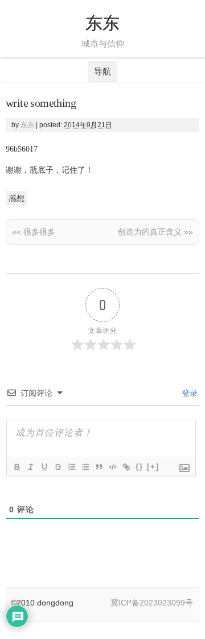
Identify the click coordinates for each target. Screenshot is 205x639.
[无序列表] (85, 467)
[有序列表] (71, 467)
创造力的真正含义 (155, 231)
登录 (188, 393)
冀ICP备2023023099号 (151, 602)
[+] (153, 466)
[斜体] (30, 467)
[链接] (126, 467)
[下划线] (44, 467)
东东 (102, 23)
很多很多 (33, 231)
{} (140, 466)
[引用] (98, 467)
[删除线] (57, 467)
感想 (16, 198)
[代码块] (112, 467)
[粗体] (16, 467)
